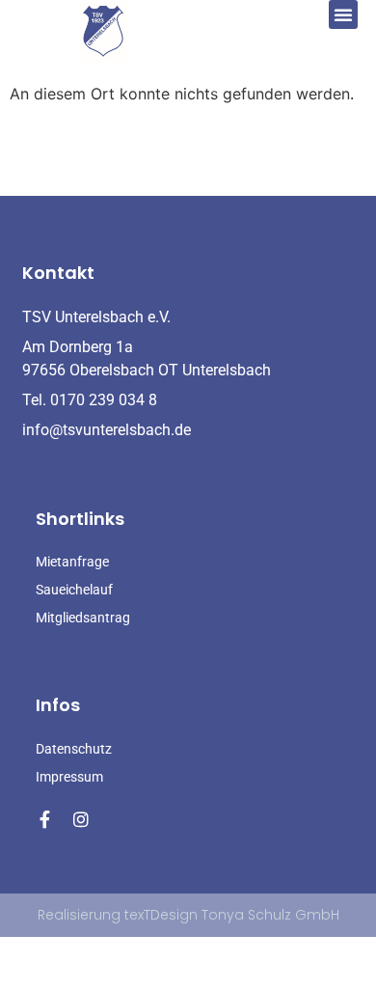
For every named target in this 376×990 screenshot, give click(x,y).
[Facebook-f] (44, 819)
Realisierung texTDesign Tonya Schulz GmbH (188, 914)
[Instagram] (81, 819)
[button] (343, 14)
